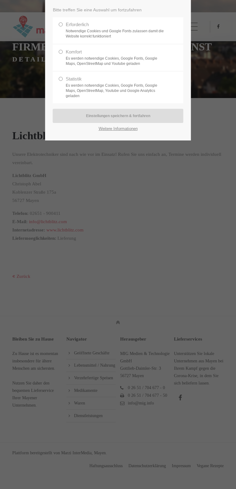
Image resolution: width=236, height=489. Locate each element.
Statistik (111, 87)
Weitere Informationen (118, 128)
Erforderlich (115, 30)
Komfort (111, 57)
